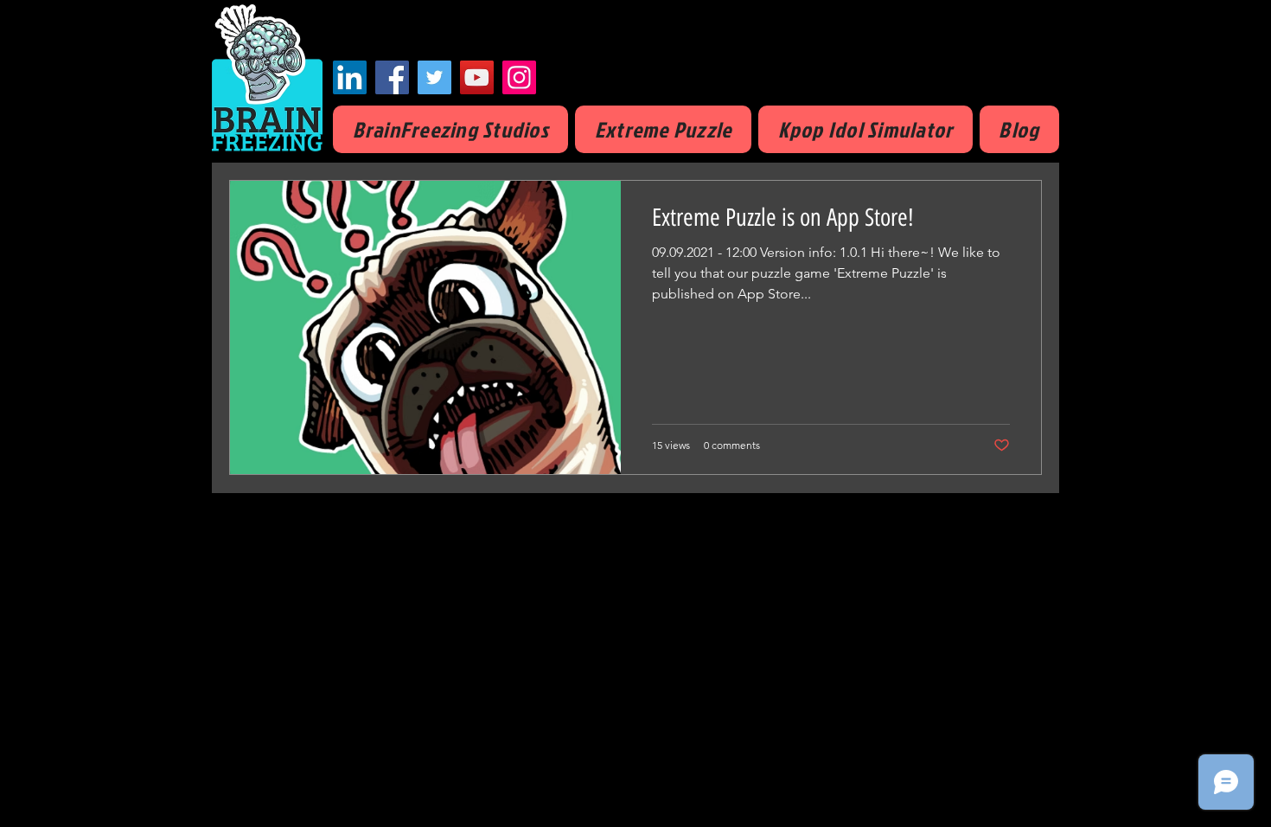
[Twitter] (434, 77)
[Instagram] (519, 77)
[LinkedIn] (350, 77)
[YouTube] (477, 77)
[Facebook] (392, 77)
